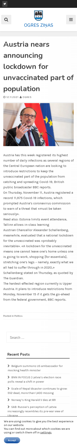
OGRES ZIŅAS (38, 25)
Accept (12, 440)
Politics (18, 315)
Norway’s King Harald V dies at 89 (33, 400)
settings (46, 432)
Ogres (27, 97)
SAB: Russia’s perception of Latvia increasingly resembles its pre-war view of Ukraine (35, 411)
